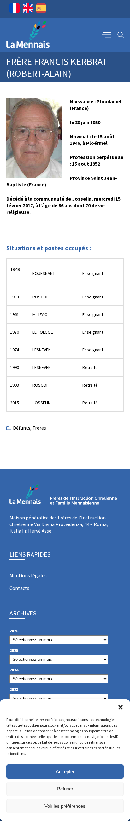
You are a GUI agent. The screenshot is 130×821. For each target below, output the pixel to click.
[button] (120, 707)
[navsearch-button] (120, 35)
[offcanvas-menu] (106, 34)
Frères (39, 428)
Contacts (19, 588)
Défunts (21, 428)
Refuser (65, 788)
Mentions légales (28, 575)
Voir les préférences (65, 806)
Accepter (65, 771)
